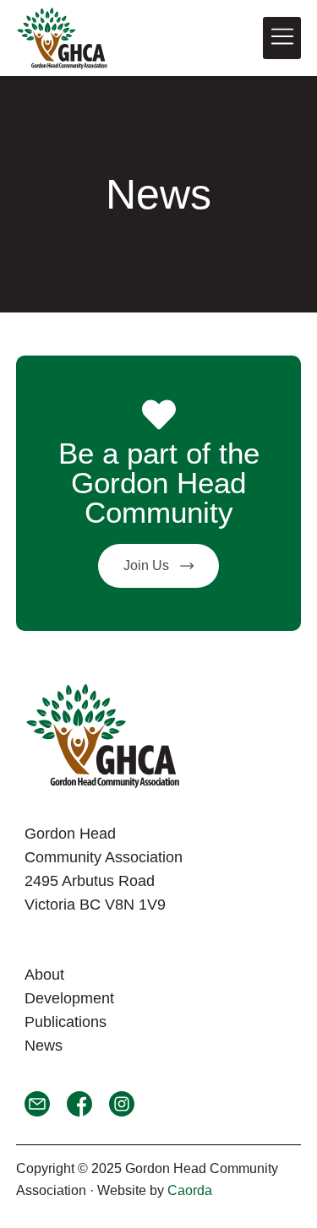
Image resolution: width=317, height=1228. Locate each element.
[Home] (62, 38)
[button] (282, 38)
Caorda (189, 1190)
